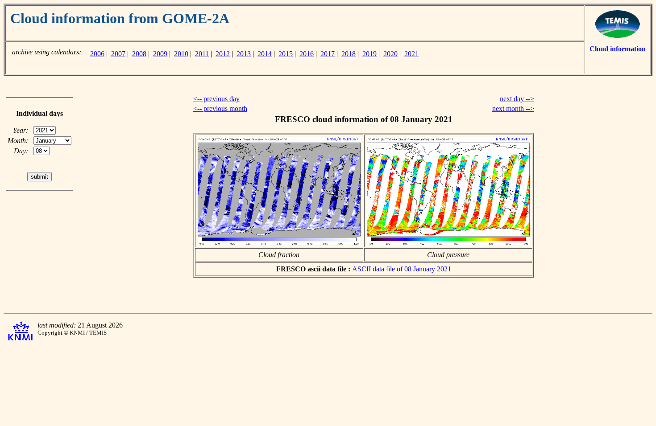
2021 (411, 53)
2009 (160, 53)
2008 (139, 53)
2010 (181, 53)
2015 (285, 53)
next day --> (517, 98)
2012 (223, 53)
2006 (97, 53)
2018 (348, 53)
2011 (202, 53)
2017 (327, 53)
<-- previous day (216, 98)
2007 (118, 53)
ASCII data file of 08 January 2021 (401, 269)
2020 (390, 53)
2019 (369, 53)
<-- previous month (220, 108)
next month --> (513, 108)
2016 (306, 53)
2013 (244, 53)
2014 (264, 53)
